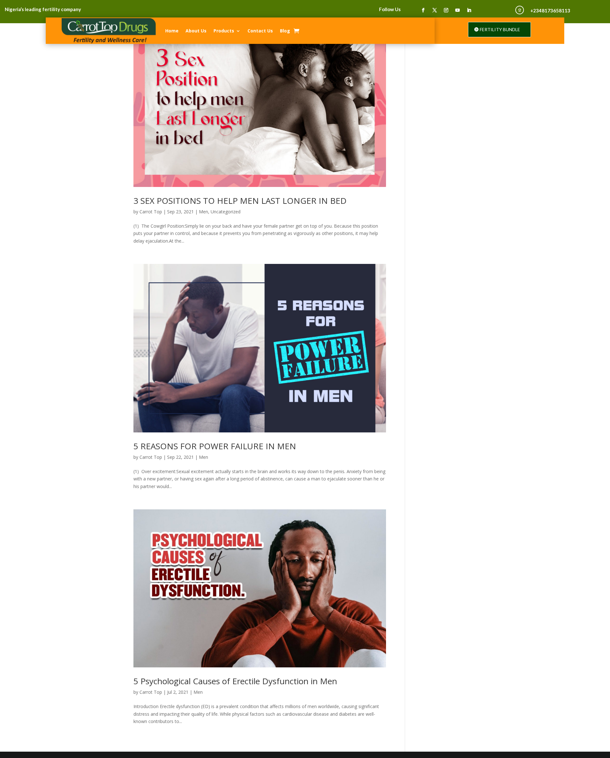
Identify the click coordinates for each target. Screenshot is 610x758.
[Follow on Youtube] (457, 10)
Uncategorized (226, 212)
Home (172, 31)
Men (203, 212)
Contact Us (260, 31)
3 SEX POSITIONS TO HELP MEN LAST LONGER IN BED (240, 200)
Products (224, 31)
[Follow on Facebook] (423, 10)
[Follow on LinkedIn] (468, 10)
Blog (285, 31)
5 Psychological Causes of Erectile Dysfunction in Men (235, 681)
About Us (196, 31)
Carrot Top (150, 212)
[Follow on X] (434, 10)
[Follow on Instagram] (446, 10)
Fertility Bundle (500, 29)
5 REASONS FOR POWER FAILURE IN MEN (214, 446)
